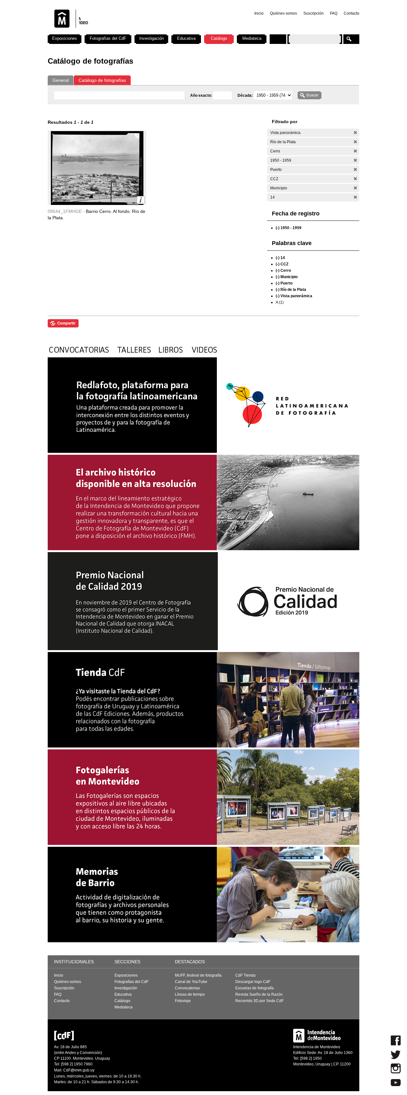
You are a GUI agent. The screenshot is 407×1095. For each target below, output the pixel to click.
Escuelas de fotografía (254, 988)
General (60, 80)
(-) (355, 132)
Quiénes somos (283, 13)
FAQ (333, 13)
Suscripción (313, 13)
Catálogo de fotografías (102, 80)
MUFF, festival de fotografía (198, 975)
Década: (246, 95)
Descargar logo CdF (252, 981)
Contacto (351, 13)
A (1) (280, 302)
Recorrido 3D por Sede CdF (259, 1001)
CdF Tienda (245, 975)
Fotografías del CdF (108, 38)
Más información (141, 200)
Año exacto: (201, 95)
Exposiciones (64, 38)
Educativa (186, 38)
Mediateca (251, 38)
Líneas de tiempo (190, 994)
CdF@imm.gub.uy (78, 1070)
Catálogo (219, 38)
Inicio (259, 13)
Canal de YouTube (191, 981)
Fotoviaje (183, 1001)
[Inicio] (131, 32)
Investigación (151, 38)
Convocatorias (187, 988)
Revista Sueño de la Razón (259, 994)
